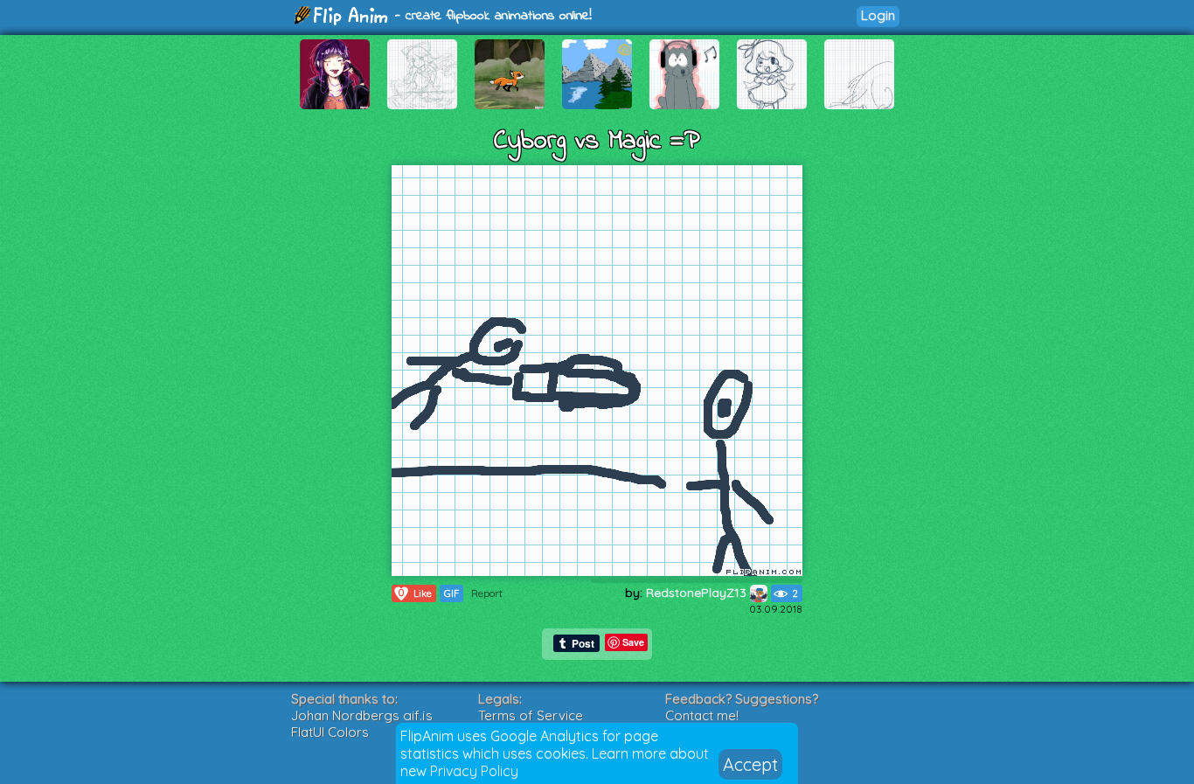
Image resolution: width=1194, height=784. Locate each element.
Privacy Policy (474, 771)
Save (633, 642)
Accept (750, 764)
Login (878, 15)
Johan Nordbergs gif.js (362, 715)
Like (415, 593)
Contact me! (702, 715)
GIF (451, 593)
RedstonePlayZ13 (698, 592)
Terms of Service (530, 715)
